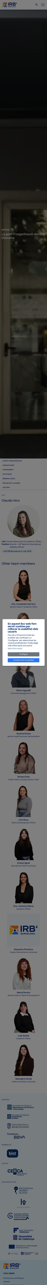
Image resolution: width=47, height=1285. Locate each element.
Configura (23, 654)
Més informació (15, 649)
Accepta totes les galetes (23, 660)
